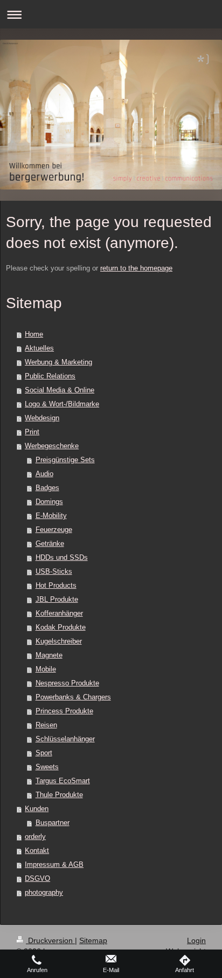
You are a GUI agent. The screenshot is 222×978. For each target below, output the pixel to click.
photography (44, 892)
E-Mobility (51, 516)
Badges (47, 488)
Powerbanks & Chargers (73, 697)
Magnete (49, 655)
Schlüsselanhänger (65, 739)
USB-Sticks (54, 571)
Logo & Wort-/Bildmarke (62, 404)
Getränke (50, 543)
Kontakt (37, 850)
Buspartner (53, 823)
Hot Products (56, 585)
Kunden (36, 809)
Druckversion (50, 940)
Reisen (46, 725)
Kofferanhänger (59, 613)
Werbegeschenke (52, 446)
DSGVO (37, 878)
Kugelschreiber (59, 641)
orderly (35, 837)
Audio (44, 474)
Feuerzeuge (54, 530)
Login (196, 940)
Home (34, 334)
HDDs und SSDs (62, 557)
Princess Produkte (64, 711)
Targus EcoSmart (63, 781)
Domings (49, 502)
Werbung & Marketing (58, 362)
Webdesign (42, 418)
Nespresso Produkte (67, 683)
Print (32, 432)
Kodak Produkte (61, 627)
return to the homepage (136, 268)
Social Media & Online (59, 390)
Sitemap (93, 940)
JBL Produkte (57, 599)
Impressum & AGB (54, 864)
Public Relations (50, 376)
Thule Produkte (59, 795)
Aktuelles (39, 348)
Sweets (47, 767)
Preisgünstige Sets (65, 460)
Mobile (46, 669)
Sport (44, 753)
